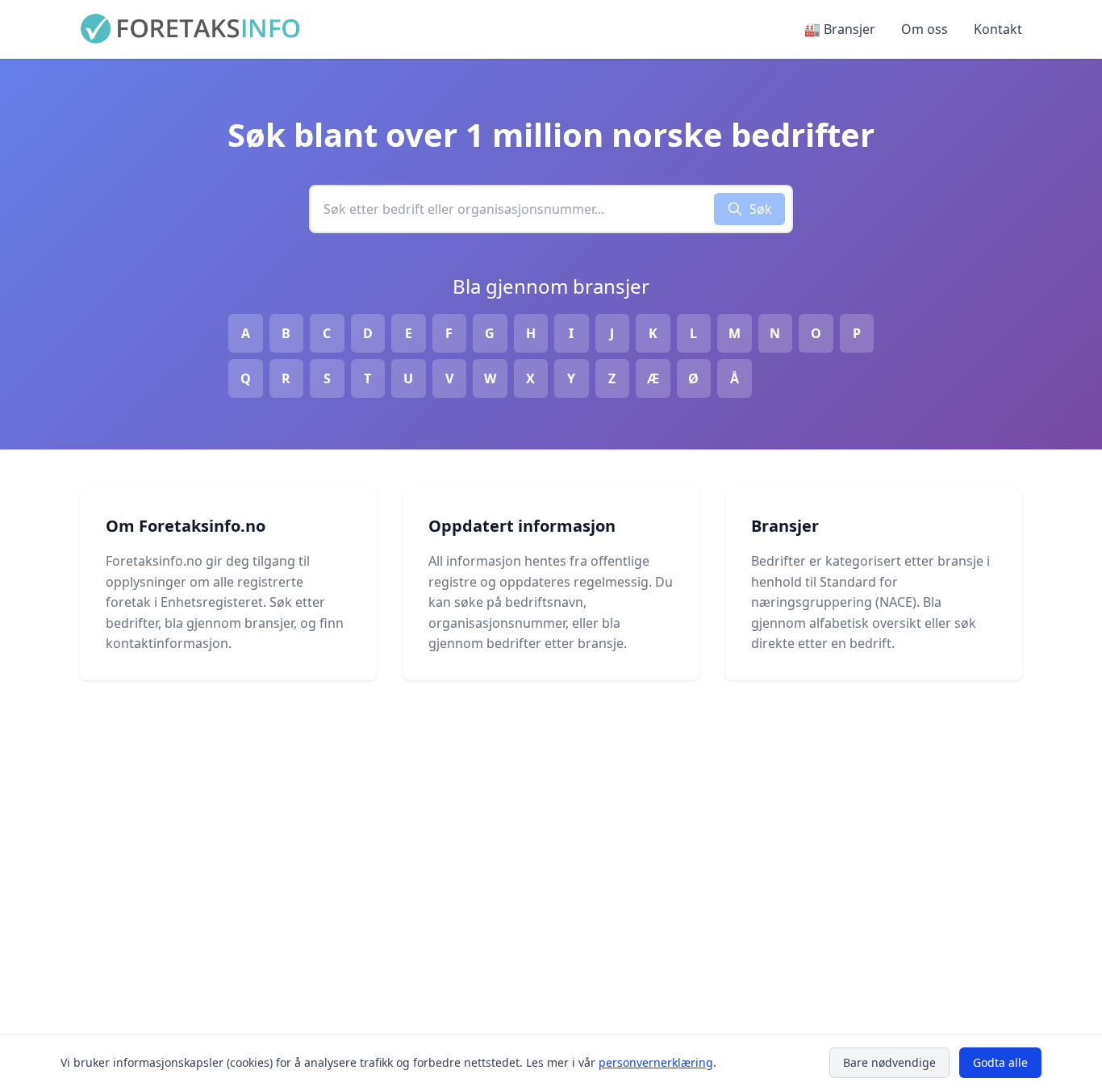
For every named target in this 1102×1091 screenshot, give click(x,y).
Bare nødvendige (889, 1062)
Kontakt (998, 29)
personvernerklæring (656, 1062)
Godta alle (1000, 1062)
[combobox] (512, 209)
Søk (760, 209)
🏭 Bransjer (839, 29)
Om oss (924, 29)
